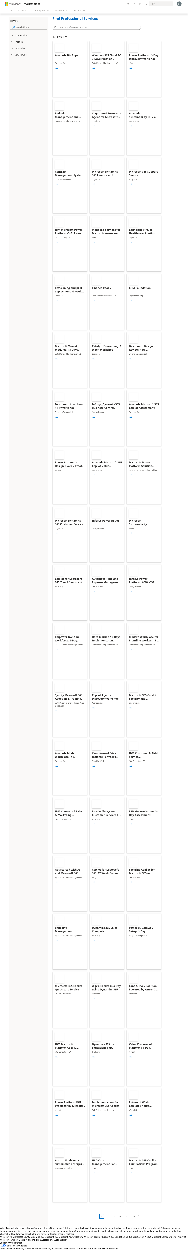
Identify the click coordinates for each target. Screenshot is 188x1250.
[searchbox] (31, 27)
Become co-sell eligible (134, 1230)
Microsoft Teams (92, 1236)
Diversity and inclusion (30, 1239)
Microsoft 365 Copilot (111, 1236)
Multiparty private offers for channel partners (52, 1233)
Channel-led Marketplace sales (15, 1233)
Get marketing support (39, 1230)
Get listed (22, 1230)
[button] (55, 27)
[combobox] (97, 27)
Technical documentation (92, 1227)
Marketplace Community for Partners (164, 1230)
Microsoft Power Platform (71, 1236)
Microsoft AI (6, 1236)
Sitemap (29, 1248)
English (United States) (11, 1242)
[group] (56, 68)
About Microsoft (153, 1236)
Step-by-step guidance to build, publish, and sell (98, 1230)
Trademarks (81, 1248)
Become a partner (8, 1230)
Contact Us (38, 1248)
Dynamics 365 (37, 1236)
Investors (14, 1239)
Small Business (129, 1236)
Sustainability (60, 1239)
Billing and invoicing (171, 1227)
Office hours (56, 1227)
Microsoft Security (21, 1236)
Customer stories (41, 1227)
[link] (70, 69)
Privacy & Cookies (53, 1248)
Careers (140, 1236)
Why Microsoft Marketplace (13, 1227)
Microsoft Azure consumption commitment (139, 1227)
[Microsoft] (13, 4)
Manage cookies (110, 1248)
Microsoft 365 (51, 1236)
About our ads (94, 1248)
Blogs (30, 1227)
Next (134, 1216)
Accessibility (47, 1239)
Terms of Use (68, 1248)
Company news (168, 1236)
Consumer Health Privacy (12, 1248)
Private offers (111, 1227)
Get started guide (70, 1227)
